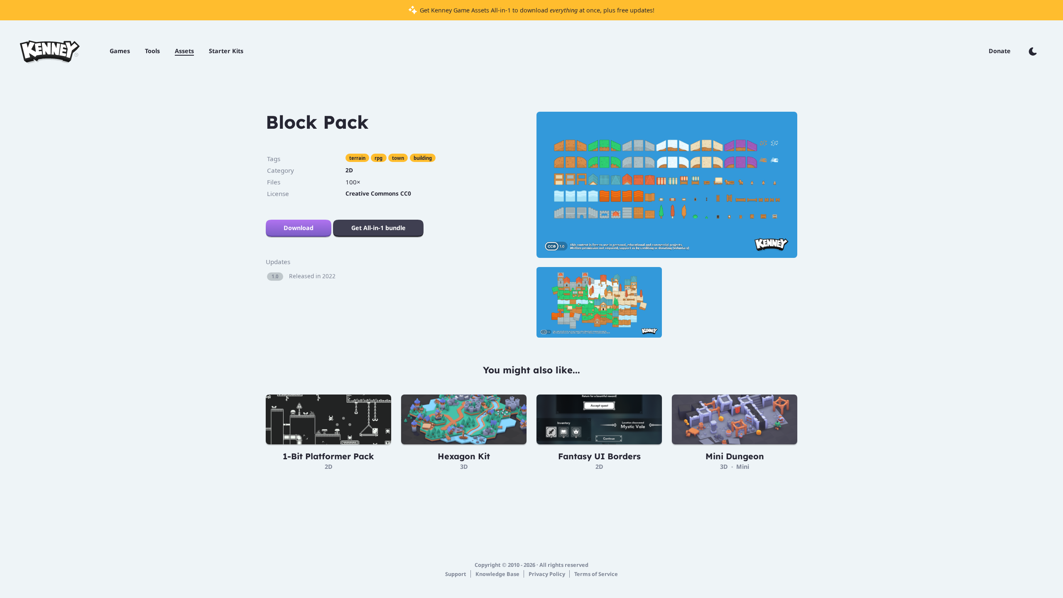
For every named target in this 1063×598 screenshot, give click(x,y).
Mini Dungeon (734, 456)
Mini (742, 467)
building (423, 158)
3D (464, 467)
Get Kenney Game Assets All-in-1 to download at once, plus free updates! (536, 10)
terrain (357, 158)
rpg (378, 158)
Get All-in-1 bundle (378, 228)
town (398, 158)
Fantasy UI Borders (599, 456)
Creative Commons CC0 (378, 193)
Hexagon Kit (464, 456)
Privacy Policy (547, 574)
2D (349, 170)
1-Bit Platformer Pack (328, 456)
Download (299, 228)
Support (455, 574)
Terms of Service (596, 574)
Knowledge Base (497, 574)
